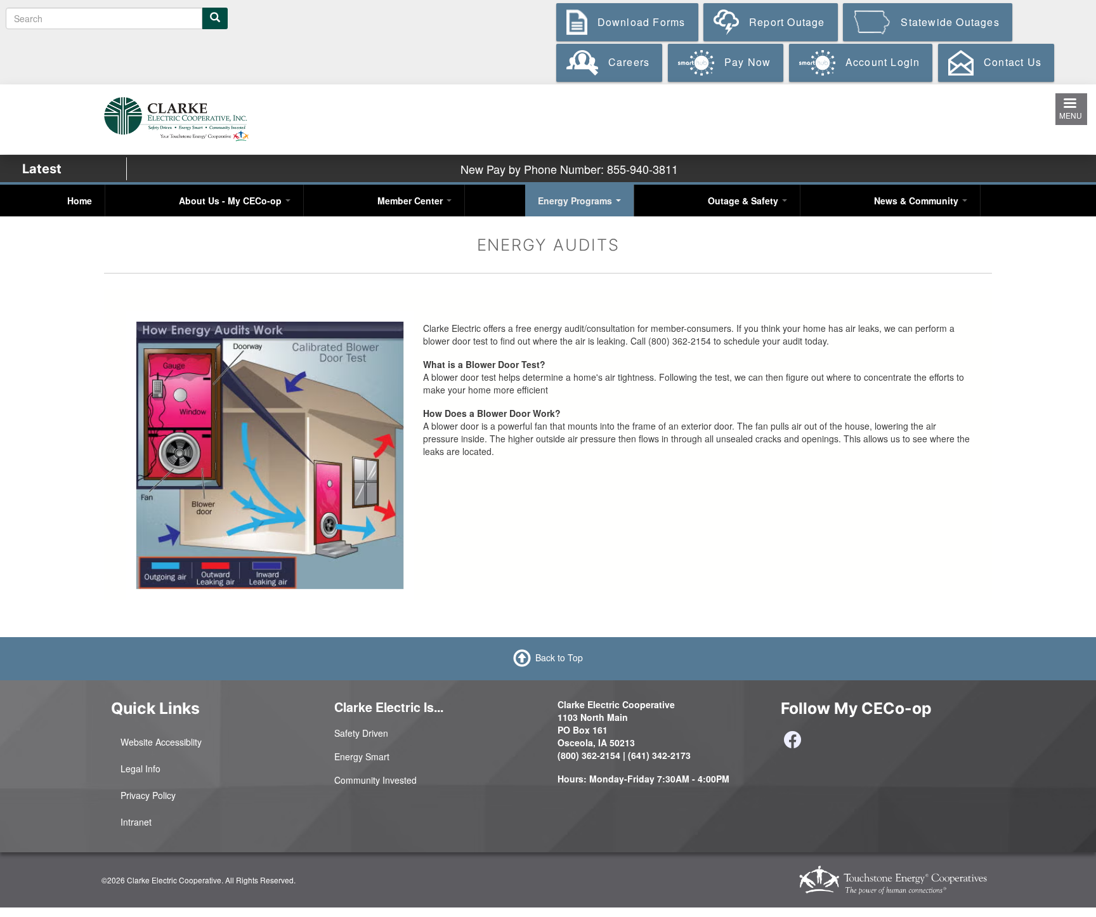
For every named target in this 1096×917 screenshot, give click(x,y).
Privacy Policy (148, 795)
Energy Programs (576, 200)
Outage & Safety (744, 200)
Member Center (411, 200)
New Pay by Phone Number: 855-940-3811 (569, 169)
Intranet (136, 821)
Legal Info (140, 768)
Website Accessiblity (161, 742)
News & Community (917, 200)
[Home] (176, 118)
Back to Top (559, 656)
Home (79, 200)
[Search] (215, 18)
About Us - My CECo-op (231, 200)
